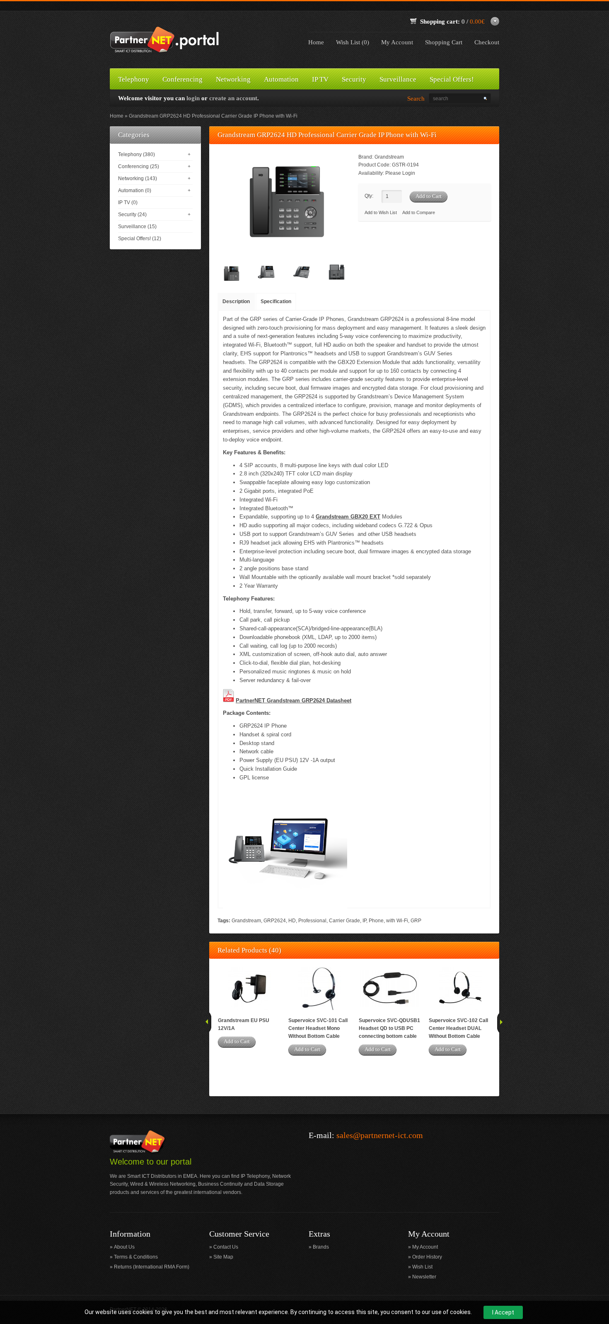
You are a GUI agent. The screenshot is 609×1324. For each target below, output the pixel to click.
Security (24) (132, 214)
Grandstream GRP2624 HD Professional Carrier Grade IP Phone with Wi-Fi (213, 116)
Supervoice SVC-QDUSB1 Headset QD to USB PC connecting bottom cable (389, 1028)
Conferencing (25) (138, 166)
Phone (376, 921)
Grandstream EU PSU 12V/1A (243, 1024)
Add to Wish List (381, 212)
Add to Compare (418, 212)
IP (364, 921)
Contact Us (225, 1247)
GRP (416, 921)
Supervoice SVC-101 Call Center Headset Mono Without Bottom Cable (318, 1028)
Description (236, 301)
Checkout (486, 42)
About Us (124, 1247)
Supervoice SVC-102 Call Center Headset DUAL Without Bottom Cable (458, 1028)
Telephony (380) (136, 154)
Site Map (223, 1257)
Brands (321, 1247)
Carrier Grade (344, 921)
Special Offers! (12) (139, 238)
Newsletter (424, 1277)
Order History (427, 1257)
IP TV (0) (128, 202)
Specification (276, 301)
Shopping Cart (443, 42)
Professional (312, 921)
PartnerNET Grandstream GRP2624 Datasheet (293, 700)
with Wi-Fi (397, 921)
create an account (233, 98)
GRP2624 (274, 921)
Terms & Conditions (136, 1257)
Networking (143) (137, 178)
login (193, 98)
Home (316, 42)
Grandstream (389, 157)
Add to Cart (237, 1041)
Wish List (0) (352, 42)
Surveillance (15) (137, 226)
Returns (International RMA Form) (151, 1267)
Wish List (422, 1267)
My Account (397, 42)
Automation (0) (134, 190)
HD (292, 921)
